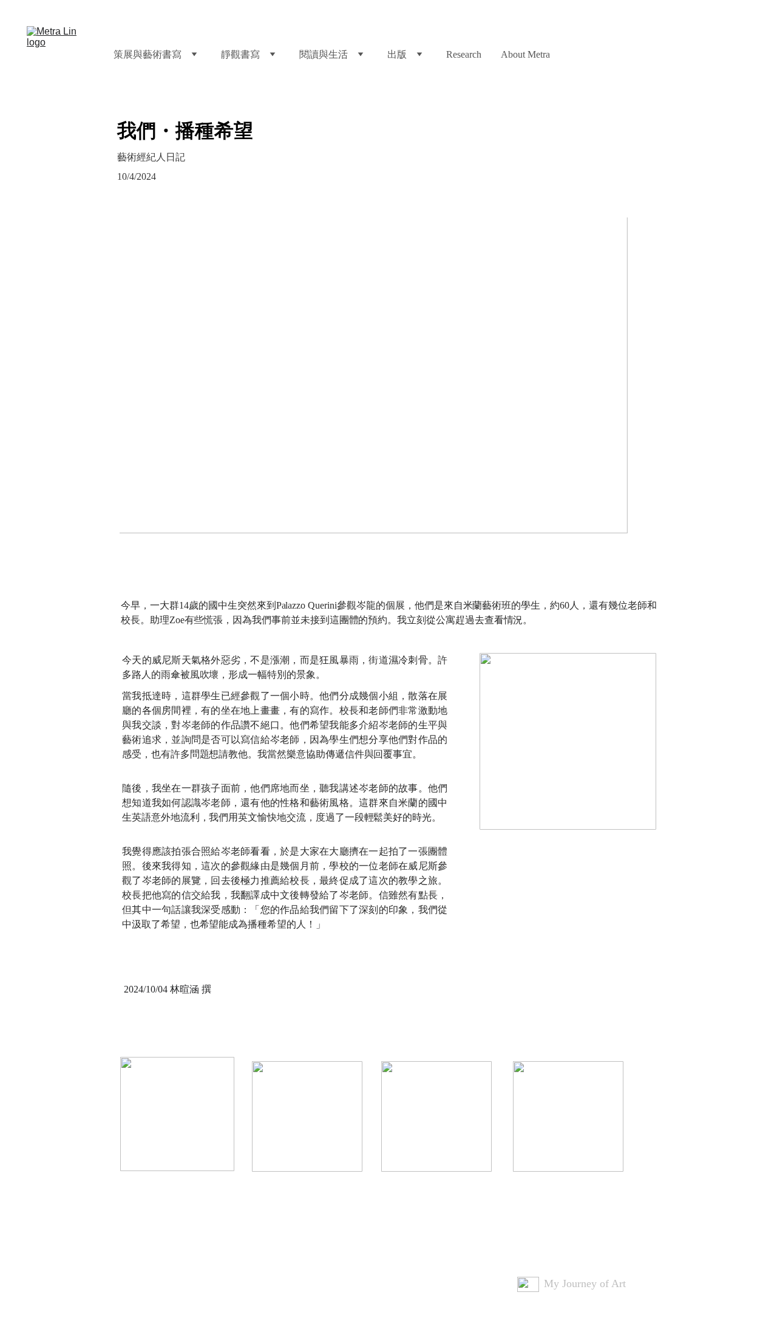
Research (463, 54)
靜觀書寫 (240, 54)
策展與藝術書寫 (148, 54)
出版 (397, 54)
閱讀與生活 (323, 54)
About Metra (525, 54)
